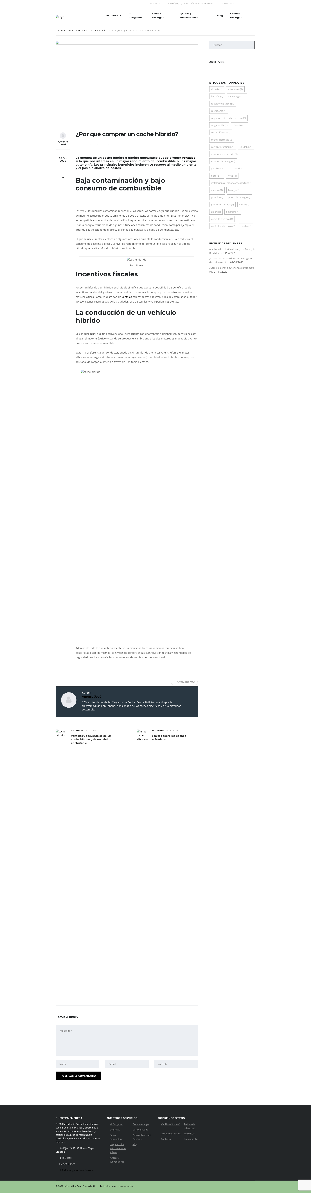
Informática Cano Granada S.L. (80, 1186)
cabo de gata (236, 96)
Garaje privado (140, 1129)
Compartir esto (186, 682)
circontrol (239, 125)
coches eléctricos (221, 139)
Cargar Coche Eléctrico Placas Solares (118, 1148)
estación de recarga (223, 161)
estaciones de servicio (224, 154)
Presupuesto (191, 1139)
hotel (232, 175)
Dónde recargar (158, 15)
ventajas (188, 157)
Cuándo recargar (236, 15)
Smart (216, 211)
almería (216, 89)
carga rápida (219, 125)
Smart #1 (232, 211)
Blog (220, 15)
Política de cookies (171, 1133)
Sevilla (244, 204)
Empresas (115, 1129)
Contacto (166, 1139)
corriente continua (222, 146)
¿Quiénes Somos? (170, 1124)
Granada (238, 168)
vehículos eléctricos (223, 226)
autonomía (235, 89)
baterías (217, 96)
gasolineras (218, 168)
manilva (217, 190)
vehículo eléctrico (222, 219)
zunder (245, 226)
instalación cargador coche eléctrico (231, 183)
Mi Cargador (135, 15)
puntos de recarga (222, 204)
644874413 (154, 3)
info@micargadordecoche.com (76, 1170)
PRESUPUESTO (112, 15)
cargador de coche (222, 103)
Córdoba (246, 146)
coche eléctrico (220, 132)
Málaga (233, 190)
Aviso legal (189, 1133)
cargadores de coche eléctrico (228, 118)
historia (216, 175)
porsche (217, 197)
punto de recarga (239, 197)
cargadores (218, 110)
